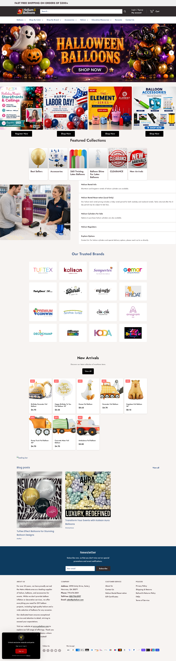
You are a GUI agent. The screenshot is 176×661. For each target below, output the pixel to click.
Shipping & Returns (144, 589)
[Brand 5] (43, 291)
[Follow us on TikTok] (59, 650)
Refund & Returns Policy (146, 593)
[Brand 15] (103, 333)
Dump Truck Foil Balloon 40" (40, 441)
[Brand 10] (73, 312)
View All (88, 371)
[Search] (124, 11)
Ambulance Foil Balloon (87, 440)
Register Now (21, 133)
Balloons (20, 20)
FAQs (138, 596)
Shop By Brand (53, 20)
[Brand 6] (73, 291)
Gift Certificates (111, 596)
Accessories (69, 20)
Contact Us (130, 20)
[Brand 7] (103, 291)
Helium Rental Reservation (116, 593)
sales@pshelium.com (75, 599)
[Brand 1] (43, 271)
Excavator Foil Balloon (110, 404)
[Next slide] (171, 52)
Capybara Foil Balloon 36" (134, 405)
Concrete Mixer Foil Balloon (62, 441)
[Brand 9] (43, 312)
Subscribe (103, 568)
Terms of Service (142, 600)
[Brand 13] (43, 333)
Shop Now (66, 133)
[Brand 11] (103, 312)
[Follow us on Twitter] (48, 650)
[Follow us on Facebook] (44, 650)
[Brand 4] (133, 271)
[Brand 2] (73, 271)
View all (156, 467)
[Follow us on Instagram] (51, 650)
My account (136, 12)
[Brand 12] (133, 312)
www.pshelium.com (41, 626)
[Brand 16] (133, 333)
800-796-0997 (75, 596)
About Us (109, 586)
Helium (83, 20)
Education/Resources (100, 20)
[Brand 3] (103, 271)
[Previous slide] (4, 52)
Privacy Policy (141, 586)
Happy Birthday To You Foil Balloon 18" (63, 405)
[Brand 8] (133, 291)
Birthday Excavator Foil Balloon (39, 405)
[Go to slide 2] (89, 79)
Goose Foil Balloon (85, 404)
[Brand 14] (73, 333)
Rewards (118, 20)
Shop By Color (35, 20)
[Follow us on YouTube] (55, 650)
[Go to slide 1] (86, 79)
